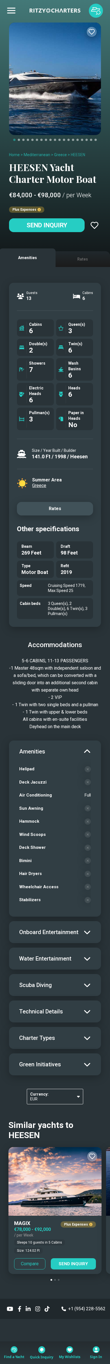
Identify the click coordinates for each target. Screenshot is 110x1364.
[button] (51, 1280)
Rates (55, 508)
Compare (30, 1263)
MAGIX (22, 1223)
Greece (60, 154)
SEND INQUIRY (73, 1263)
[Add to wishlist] (91, 32)
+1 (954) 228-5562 (86, 1308)
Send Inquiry (47, 225)
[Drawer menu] (11, 11)
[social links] (10, 1308)
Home (14, 154)
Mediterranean (37, 154)
